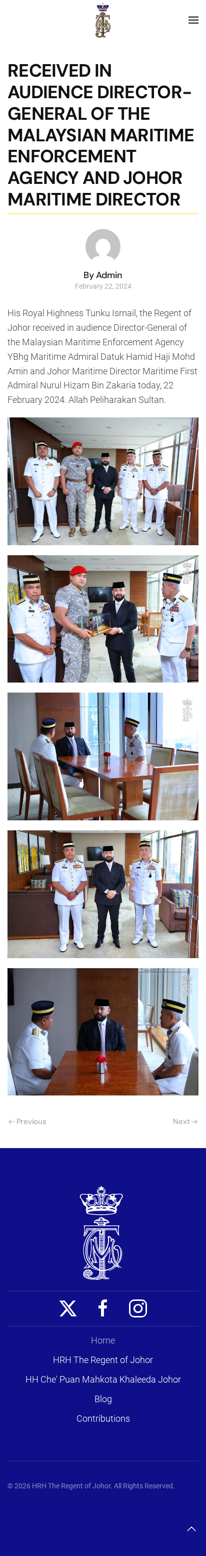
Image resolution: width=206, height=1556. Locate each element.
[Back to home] (103, 20)
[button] (193, 20)
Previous (31, 1122)
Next (181, 1122)
